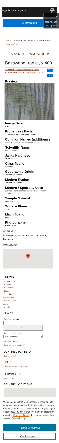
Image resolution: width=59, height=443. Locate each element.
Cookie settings (20, 415)
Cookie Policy (18, 418)
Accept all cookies (29, 427)
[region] (29, 420)
